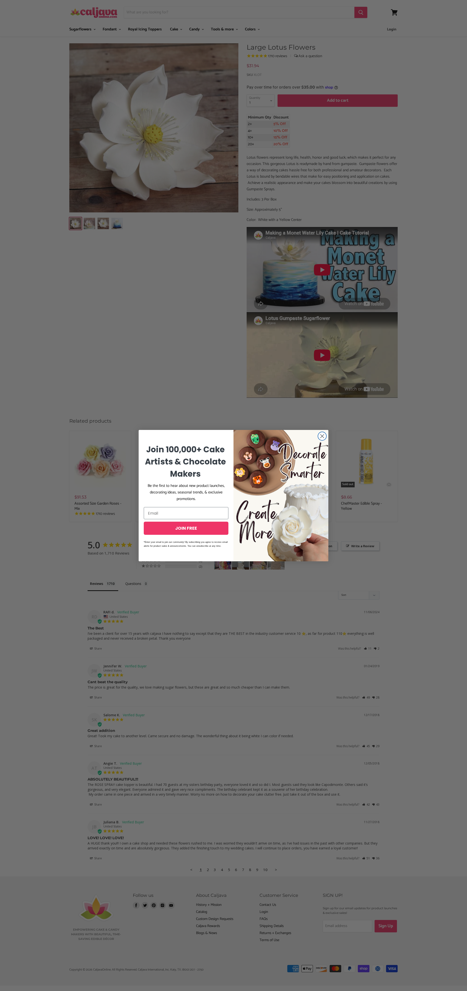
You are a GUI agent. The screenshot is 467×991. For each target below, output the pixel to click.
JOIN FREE (186, 528)
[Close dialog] (322, 436)
